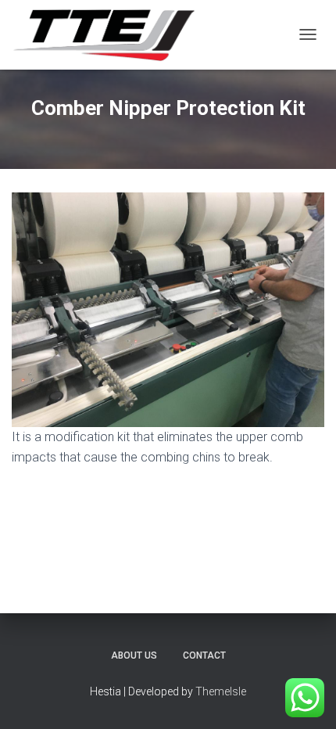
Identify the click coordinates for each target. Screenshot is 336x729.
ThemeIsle (220, 691)
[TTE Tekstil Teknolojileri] (109, 35)
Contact (204, 655)
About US (134, 655)
